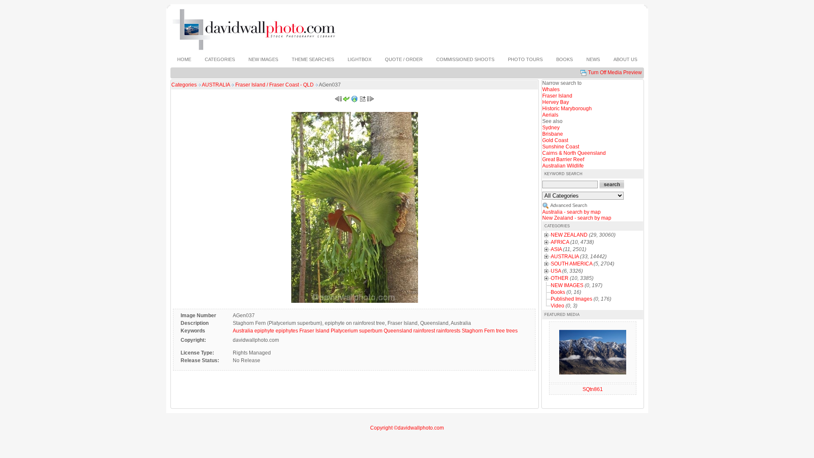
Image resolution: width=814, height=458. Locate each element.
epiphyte (264, 331)
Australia (243, 331)
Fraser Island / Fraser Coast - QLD (275, 85)
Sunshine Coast (560, 147)
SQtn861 (593, 389)
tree (500, 331)
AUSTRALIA (216, 85)
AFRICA (560, 242)
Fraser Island (314, 331)
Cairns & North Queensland (574, 153)
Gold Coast (555, 140)
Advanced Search (568, 205)
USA (556, 271)
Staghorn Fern (478, 331)
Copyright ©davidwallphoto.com (407, 428)
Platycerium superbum (356, 331)
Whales (551, 89)
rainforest (424, 331)
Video (557, 306)
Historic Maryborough (567, 109)
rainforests (448, 331)
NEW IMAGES (567, 285)
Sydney (551, 128)
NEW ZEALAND (569, 235)
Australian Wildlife (563, 166)
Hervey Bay (555, 102)
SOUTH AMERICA (571, 264)
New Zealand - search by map (576, 218)
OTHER (560, 278)
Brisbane (552, 134)
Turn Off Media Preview (615, 72)
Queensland (398, 331)
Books (558, 292)
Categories (184, 85)
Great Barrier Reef (563, 159)
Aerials (550, 115)
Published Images (571, 299)
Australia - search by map (571, 212)
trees (512, 331)
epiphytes (287, 331)
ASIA (556, 249)
